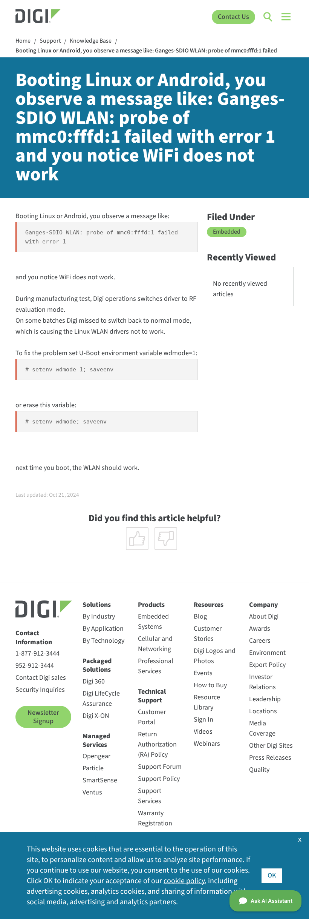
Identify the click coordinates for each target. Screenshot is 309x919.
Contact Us (233, 17)
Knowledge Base (91, 41)
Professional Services (155, 666)
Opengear (96, 756)
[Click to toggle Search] (268, 17)
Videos (203, 731)
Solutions (97, 604)
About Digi (263, 616)
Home (23, 41)
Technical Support (152, 696)
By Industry (99, 616)
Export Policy (267, 665)
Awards (259, 628)
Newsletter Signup (43, 717)
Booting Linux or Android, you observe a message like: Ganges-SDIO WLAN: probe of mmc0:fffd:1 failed (146, 51)
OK (272, 875)
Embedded (226, 232)
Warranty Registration (155, 818)
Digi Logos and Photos (215, 656)
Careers (260, 640)
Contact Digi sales (40, 677)
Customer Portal (152, 717)
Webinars (207, 743)
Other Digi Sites (271, 745)
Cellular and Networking (155, 644)
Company (263, 604)
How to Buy (210, 685)
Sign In (203, 719)
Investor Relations (262, 682)
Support (50, 41)
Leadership (265, 699)
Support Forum (160, 766)
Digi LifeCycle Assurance (101, 698)
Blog (200, 616)
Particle (93, 768)
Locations (263, 711)
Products (151, 604)
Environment (267, 652)
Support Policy (159, 779)
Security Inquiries (40, 689)
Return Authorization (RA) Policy (157, 744)
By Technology (103, 640)
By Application (103, 628)
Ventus (92, 792)
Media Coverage (262, 728)
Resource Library (207, 702)
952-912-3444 (34, 665)
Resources (208, 604)
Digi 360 (94, 681)
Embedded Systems (153, 621)
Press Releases (270, 757)
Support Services (149, 796)
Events (203, 673)
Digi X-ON (96, 715)
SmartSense (100, 780)
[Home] (50, 17)
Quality (259, 769)
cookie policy (184, 881)
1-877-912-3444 (37, 653)
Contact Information (33, 638)
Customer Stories (208, 633)
